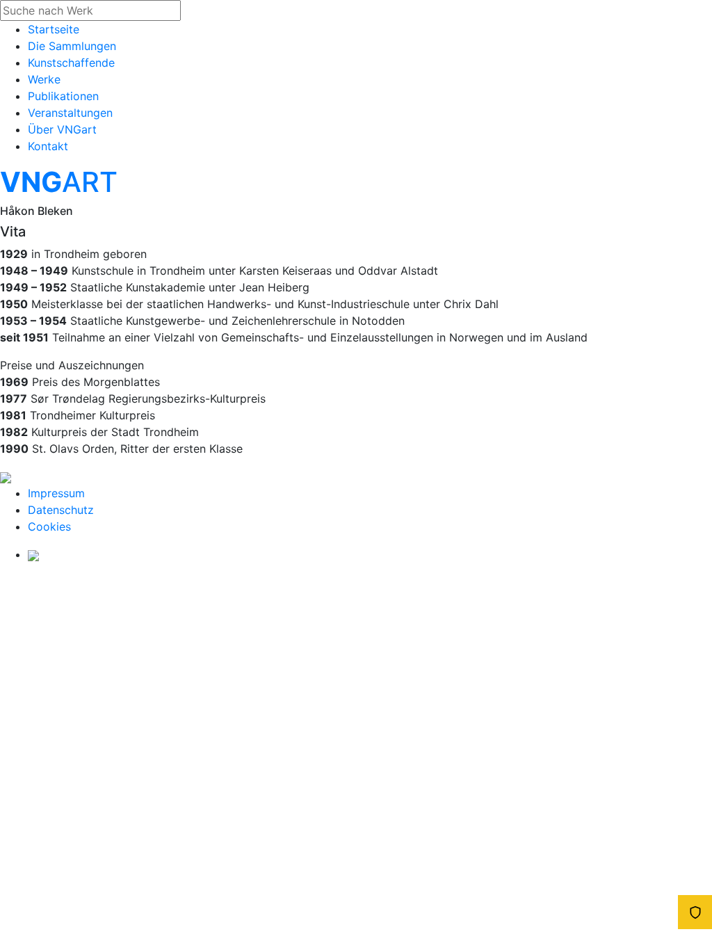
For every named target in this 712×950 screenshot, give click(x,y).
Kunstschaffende (71, 63)
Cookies (49, 526)
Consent (695, 912)
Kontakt (48, 146)
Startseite (53, 29)
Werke (44, 79)
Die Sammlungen (72, 46)
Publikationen (63, 96)
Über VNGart (62, 129)
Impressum (56, 493)
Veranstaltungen (70, 113)
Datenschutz (61, 510)
